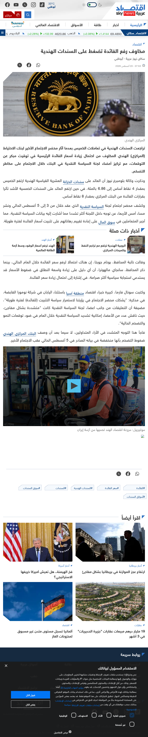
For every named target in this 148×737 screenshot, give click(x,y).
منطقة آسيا (75, 292)
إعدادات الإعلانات (63, 700)
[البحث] (27, 14)
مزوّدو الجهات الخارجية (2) (72, 687)
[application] (74, 386)
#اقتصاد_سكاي (136, 32)
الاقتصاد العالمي (47, 24)
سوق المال (106, 221)
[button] (51, 5)
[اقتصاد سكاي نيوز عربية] (125, 11)
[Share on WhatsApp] (38, 65)
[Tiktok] (42, 4)
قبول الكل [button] (30, 695)
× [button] (6, 665)
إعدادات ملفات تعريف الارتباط (85, 705)
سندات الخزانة (73, 181)
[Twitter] (24, 4)
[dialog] (74, 699)
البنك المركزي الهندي (19, 332)
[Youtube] (16, 5)
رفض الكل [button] (30, 704)
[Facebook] (7, 4)
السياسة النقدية (92, 206)
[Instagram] (33, 4)
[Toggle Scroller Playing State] (2, 32)
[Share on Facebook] (29, 65)
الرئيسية (136, 24)
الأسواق (77, 24)
